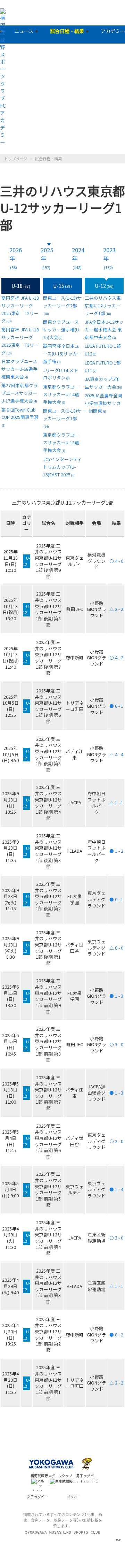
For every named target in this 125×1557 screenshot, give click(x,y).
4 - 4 (116, 754)
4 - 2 (116, 657)
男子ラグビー (86, 1475)
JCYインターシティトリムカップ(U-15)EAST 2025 (62, 467)
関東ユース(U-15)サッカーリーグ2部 (62, 305)
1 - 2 (116, 850)
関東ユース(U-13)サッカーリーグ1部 (62, 418)
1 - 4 (116, 1189)
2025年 (47, 258)
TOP (118, 1539)
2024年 (78, 258)
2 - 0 (116, 1141)
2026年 (15, 258)
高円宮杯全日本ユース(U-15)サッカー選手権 (62, 354)
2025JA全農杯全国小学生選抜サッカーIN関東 (103, 403)
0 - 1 (116, 706)
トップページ (15, 158)
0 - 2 (116, 1334)
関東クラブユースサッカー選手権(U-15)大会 (61, 329)
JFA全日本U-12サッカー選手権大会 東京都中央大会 (104, 329)
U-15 (62, 285)
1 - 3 (116, 995)
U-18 (20, 285)
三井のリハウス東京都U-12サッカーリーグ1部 (103, 305)
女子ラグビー (37, 1496)
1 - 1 (116, 802)
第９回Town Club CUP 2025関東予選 (20, 417)
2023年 (109, 258)
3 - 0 (116, 1044)
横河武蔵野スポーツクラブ (51, 1475)
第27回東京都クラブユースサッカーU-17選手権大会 (19, 393)
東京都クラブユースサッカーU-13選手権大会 (61, 442)
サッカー (74, 1496)
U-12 (104, 285)
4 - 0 (116, 561)
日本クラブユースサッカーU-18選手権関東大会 (19, 369)
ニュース (23, 30)
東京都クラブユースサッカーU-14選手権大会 (61, 394)
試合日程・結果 (67, 30)
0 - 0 (116, 947)
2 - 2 (116, 609)
